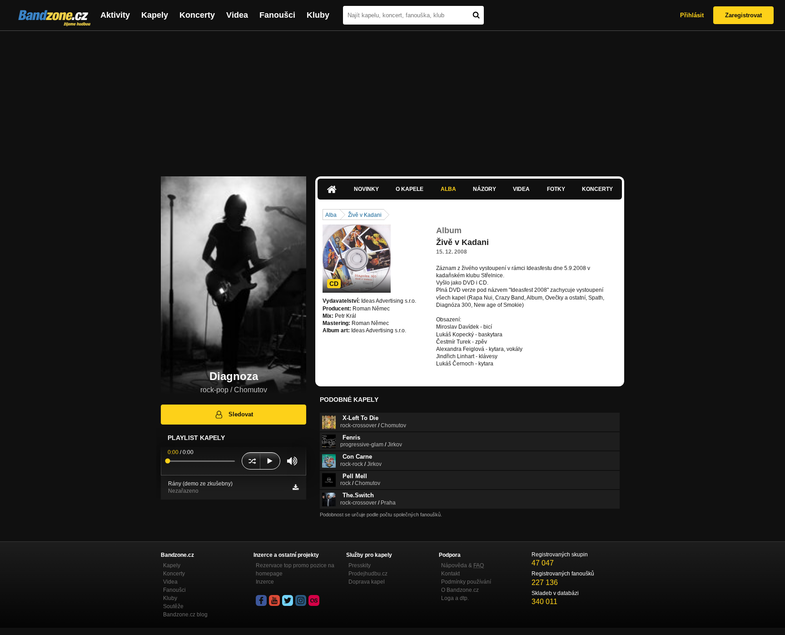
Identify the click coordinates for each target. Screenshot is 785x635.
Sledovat (241, 414)
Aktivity (115, 15)
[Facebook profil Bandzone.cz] (261, 600)
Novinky (366, 189)
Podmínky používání (466, 582)
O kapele (409, 189)
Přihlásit (692, 15)
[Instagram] (300, 600)
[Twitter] (287, 600)
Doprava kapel (366, 582)
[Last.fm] (313, 600)
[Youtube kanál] (274, 600)
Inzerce (265, 582)
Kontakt (450, 573)
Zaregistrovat (743, 15)
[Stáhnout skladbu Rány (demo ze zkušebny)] (295, 487)
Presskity (359, 565)
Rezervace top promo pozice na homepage (295, 569)
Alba (448, 189)
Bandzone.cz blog (185, 614)
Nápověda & (462, 565)
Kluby (318, 15)
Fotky (556, 189)
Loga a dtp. (455, 598)
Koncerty (197, 15)
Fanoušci (277, 15)
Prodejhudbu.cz (368, 573)
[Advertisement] (392, 99)
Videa (237, 15)
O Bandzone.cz (460, 590)
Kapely (154, 15)
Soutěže (173, 606)
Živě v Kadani (365, 215)
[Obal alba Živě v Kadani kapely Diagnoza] (357, 259)
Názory (484, 189)
